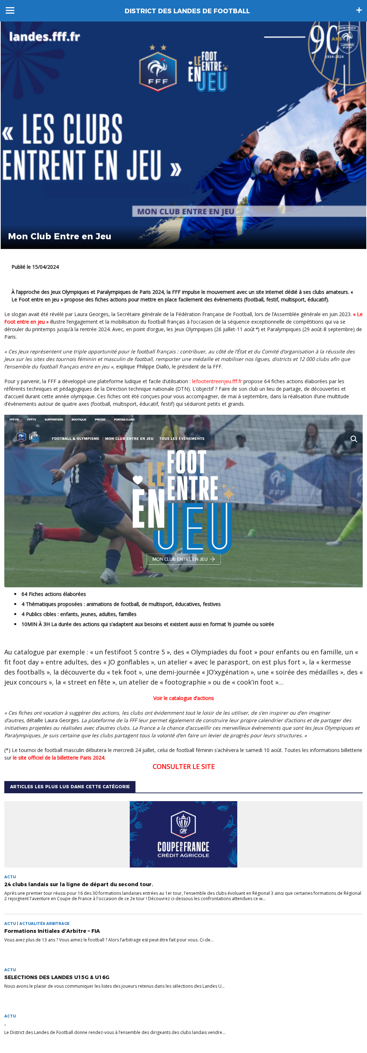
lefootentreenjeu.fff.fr (217, 381)
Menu (10, 10)
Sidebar (359, 10)
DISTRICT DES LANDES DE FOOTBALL (187, 11)
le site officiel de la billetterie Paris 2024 (58, 757)
